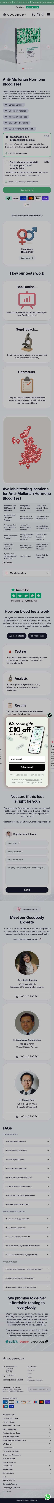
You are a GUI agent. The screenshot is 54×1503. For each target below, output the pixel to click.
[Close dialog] (49, 715)
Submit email (27, 767)
